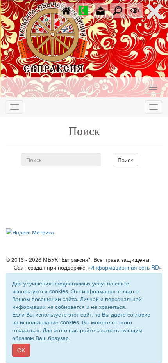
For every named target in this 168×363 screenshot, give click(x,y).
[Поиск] (117, 10)
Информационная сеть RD (124, 267)
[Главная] (66, 10)
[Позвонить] (83, 10)
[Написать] (100, 10)
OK (21, 350)
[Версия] (135, 10)
